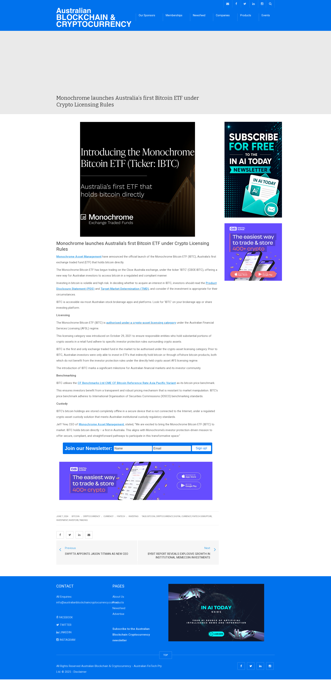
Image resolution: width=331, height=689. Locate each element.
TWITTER (65, 625)
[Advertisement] (165, 66)
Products (245, 15)
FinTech (121, 516)
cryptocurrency (164, 516)
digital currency (182, 516)
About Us (118, 596)
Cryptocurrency (91, 516)
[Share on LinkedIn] (79, 535)
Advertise (118, 614)
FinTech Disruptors (202, 516)
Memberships (174, 15)
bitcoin (151, 516)
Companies (223, 15)
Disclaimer (80, 671)
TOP (165, 655)
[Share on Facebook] (60, 535)
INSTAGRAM (67, 640)
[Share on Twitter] (70, 535)
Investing (133, 516)
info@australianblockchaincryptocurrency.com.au (87, 602)
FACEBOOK (65, 617)
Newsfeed (199, 15)
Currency (108, 516)
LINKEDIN (65, 632)
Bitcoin (75, 516)
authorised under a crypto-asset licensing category (141, 322)
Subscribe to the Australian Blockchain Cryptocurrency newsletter (131, 634)
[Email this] (89, 535)
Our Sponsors (147, 15)
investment (62, 520)
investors (74, 520)
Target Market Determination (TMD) (125, 288)
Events (266, 15)
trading (83, 520)
